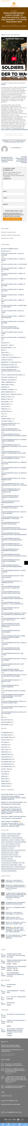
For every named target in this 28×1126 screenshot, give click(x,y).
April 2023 (4, 749)
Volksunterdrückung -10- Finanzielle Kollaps (10, 424)
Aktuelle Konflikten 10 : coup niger (14, 264)
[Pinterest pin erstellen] (14, 134)
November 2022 (6, 761)
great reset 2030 (7, 384)
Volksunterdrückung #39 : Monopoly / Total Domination (12, 603)
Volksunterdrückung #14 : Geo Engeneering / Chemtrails (12, 517)
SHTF (2, 416)
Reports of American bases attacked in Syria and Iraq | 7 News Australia (16, 887)
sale (10, 1095)
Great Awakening (7, 382)
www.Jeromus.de (20, 866)
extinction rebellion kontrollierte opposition (10, 370)
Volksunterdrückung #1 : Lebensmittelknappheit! (10, 496)
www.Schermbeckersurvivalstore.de (13, 869)
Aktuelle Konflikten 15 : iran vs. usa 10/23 (12, 290)
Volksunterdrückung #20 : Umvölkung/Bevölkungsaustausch (14, 555)
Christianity (5, 355)
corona (17, 840)
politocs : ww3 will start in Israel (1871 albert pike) (16, 923)
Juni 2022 (4, 774)
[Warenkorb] (26, 4)
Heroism (4, 387)
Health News (5, 821)
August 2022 (5, 769)
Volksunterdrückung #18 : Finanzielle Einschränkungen (11, 539)
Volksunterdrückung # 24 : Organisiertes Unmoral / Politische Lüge (14, 446)
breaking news (21, 140)
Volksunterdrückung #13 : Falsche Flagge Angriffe (13, 512)
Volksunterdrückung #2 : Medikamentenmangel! (10, 549)
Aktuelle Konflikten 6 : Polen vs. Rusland (13, 322)
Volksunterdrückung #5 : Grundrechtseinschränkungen (12, 670)
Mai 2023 (4, 747)
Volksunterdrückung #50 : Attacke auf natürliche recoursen (13, 675)
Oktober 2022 (6, 764)
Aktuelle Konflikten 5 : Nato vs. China (12, 311)
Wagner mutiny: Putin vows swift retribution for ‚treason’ (7, 160)
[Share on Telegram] (22, 134)
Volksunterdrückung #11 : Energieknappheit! (10, 501)
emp (7, 844)
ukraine (15, 862)
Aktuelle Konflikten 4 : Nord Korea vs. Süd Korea (14, 306)
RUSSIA (3, 84)
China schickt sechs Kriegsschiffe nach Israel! (15, 918)
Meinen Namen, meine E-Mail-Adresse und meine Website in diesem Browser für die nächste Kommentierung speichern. (13, 213)
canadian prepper (17, 837)
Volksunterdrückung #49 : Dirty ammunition (12, 664)
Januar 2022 (5, 786)
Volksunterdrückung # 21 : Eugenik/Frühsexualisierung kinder (13, 434)
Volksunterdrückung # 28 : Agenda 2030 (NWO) (13, 468)
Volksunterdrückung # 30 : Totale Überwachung (13, 479)
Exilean (3, 816)
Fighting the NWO (7, 377)
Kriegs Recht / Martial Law (10, 394)
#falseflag (5, 251)
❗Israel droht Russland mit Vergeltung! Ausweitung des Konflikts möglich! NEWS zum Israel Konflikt (12, 811)
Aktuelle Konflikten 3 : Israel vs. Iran (13, 300)
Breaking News (6, 347)
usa (20, 862)
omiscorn (18, 856)
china (11, 840)
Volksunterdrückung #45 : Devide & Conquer (13, 643)
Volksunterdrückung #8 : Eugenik (13, 690)
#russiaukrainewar (13, 129)
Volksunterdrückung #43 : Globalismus (10, 631)
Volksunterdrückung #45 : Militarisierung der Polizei (10, 648)
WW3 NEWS (5, 140)
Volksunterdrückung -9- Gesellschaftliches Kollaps (11, 429)
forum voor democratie (9, 846)
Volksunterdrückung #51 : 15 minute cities (11, 680)
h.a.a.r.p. (11, 848)
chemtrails (5, 840)
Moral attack (6, 396)
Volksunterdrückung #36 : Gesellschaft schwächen (10, 587)
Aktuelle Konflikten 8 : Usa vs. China (12, 332)
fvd (19, 846)
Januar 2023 (5, 757)
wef (23, 862)
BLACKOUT (4, 342)
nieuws (15, 142)
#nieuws (4, 835)
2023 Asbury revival (13, 835)
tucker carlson (6, 862)
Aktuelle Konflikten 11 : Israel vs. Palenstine (13, 268)
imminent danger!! (7, 389)
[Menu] (2, 4)
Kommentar (7, 178)
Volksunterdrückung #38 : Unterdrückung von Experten (12, 597)
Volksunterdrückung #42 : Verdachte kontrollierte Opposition (10, 625)
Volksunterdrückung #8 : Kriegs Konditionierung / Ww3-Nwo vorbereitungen (12, 696)
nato (12, 852)
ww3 (22, 142)
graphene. (5, 848)
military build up (20, 850)
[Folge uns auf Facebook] (2, 1054)
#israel (4, 833)
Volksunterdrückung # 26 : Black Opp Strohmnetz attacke (13, 457)
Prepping (4, 409)
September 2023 (6, 737)
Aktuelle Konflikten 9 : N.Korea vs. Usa (13, 338)
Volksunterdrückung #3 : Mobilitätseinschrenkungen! (11, 565)
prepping (4, 858)
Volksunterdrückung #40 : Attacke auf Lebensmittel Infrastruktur (13, 613)
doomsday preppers (20, 842)
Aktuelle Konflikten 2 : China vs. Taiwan (12, 295)
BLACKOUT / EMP (6, 345)
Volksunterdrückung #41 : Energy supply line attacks (13, 619)
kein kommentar (7, 392)
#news (19, 833)
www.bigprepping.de (8, 866)
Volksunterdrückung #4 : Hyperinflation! (10, 608)
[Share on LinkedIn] (16, 134)
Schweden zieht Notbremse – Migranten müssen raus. (16, 903)
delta (3, 842)
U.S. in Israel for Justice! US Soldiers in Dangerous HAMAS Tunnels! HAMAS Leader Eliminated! (13, 797)
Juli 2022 (4, 771)
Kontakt (17, 1122)
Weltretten (5, 719)
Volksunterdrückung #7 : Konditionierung (10, 686)
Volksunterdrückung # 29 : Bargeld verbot (14, 473)
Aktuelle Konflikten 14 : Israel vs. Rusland (13, 284)
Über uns (7, 1122)
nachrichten (8, 142)
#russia (3, 129)
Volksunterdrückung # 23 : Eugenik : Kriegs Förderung (13, 440)
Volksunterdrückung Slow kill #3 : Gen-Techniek (14, 712)
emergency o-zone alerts (10, 362)
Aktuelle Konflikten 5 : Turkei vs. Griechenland (13, 316)
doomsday (9, 842)
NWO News (5, 401)
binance (4, 802)
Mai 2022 (4, 776)
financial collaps (14, 844)
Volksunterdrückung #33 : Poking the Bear (13, 571)
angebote (4, 1095)
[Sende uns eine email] (10, 1054)
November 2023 (6, 732)
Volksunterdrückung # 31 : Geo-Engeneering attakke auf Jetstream (14, 484)
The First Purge (6, 421)
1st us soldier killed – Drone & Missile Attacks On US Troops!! (16, 936)
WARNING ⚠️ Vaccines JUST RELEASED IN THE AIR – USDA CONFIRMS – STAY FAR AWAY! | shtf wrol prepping (15, 929)
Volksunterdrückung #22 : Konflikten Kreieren (10, 560)
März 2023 (4, 752)
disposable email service (10, 807)
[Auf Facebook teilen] (6, 134)
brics (3, 350)
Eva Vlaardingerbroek (9, 367)
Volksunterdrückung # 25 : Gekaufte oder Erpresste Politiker (13, 452)
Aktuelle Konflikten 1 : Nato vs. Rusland (12, 254)
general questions (8, 379)
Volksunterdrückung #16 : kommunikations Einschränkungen (13, 528)
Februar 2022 (5, 783)
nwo (18, 142)
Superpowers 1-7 (7, 418)
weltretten (5, 864)
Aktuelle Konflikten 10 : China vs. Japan (13, 259)
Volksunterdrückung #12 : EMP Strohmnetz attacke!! (12, 507)
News (12, 1122)
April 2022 (4, 778)
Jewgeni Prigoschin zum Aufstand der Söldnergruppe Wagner (21, 159)
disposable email (7, 794)
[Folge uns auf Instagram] (5, 1054)
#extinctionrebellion (9, 248)
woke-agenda (6, 722)
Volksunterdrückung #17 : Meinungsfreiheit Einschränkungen (14, 533)
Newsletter (5, 399)
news (16, 852)
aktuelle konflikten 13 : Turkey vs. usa (13, 279)
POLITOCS (4, 406)
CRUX (3, 34)
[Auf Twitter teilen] (8, 134)
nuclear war (5, 856)
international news (8, 850)
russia (10, 858)
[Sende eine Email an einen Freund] (11, 134)
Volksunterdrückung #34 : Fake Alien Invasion (12, 576)
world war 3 (13, 864)
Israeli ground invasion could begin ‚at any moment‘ (13, 817)
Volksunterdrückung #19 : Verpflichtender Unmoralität (12, 544)
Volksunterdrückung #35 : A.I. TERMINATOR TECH (11, 581)
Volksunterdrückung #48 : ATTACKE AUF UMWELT (13, 659)
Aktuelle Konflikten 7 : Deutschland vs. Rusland (10, 327)
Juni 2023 (4, 744)
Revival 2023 (5, 411)
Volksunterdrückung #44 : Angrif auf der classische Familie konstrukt (13, 637)
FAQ (22, 1122)
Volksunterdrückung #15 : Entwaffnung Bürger (10, 523)
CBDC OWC (4, 352)
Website (5, 204)
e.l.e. (3, 844)
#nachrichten (11, 833)
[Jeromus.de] (14, 4)
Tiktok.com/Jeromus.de (9, 860)
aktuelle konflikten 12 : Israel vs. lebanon (13, 274)
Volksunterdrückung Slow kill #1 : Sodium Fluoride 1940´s (14, 702)
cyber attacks (6, 359)
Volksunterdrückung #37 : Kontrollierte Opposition (10, 592)
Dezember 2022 (6, 759)
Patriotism (5, 404)
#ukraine (23, 129)
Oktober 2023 (6, 735)
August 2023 (5, 739)
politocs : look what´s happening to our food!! (15, 881)
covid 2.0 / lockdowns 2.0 (10, 357)
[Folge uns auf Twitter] (8, 1054)
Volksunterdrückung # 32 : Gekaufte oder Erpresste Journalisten (11, 490)
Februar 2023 (5, 754)
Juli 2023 (4, 742)
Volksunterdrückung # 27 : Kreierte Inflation (14, 463)
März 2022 (4, 781)
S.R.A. (3, 413)
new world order (7, 854)
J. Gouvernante (23, 26)
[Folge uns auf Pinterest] (13, 1054)
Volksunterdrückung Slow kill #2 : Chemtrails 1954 (14, 707)
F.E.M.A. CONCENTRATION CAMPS (11, 375)
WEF (2, 717)
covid (22, 840)
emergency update (7, 364)
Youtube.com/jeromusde (9, 871)
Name (5, 191)
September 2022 (6, 766)
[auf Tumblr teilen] (19, 134)
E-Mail (5, 197)
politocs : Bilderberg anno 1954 (15, 908)
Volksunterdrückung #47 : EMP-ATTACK (12, 654)
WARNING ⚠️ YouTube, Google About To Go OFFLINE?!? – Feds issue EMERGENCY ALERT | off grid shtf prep (13, 824)
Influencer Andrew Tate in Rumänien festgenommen (14, 803)
